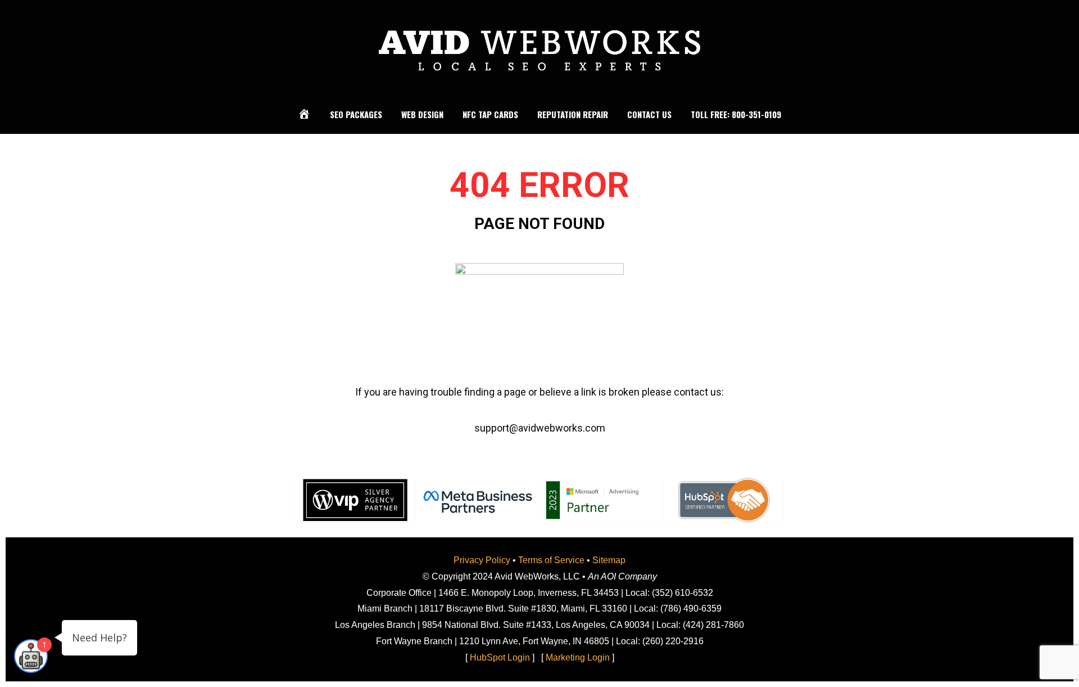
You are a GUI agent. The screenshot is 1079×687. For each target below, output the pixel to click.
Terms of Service (551, 560)
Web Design (422, 114)
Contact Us (649, 114)
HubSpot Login (500, 657)
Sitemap (608, 560)
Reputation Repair (572, 114)
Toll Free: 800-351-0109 (736, 114)
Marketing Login (578, 657)
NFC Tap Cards (490, 114)
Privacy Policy (482, 560)
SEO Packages (356, 114)
